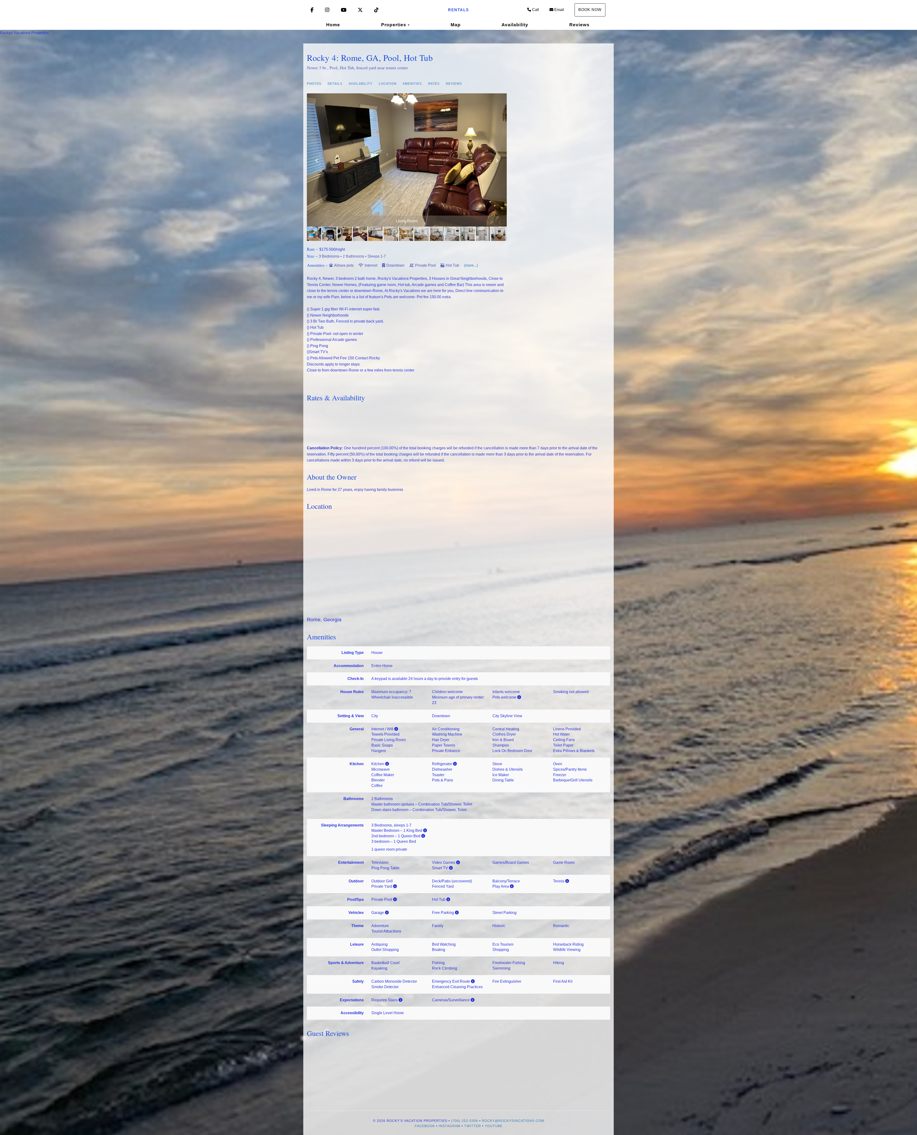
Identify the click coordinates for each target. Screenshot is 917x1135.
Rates (434, 83)
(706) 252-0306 (464, 1121)
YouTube (493, 1126)
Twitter (472, 1126)
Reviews (579, 24)
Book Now (590, 10)
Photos (314, 83)
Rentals (458, 10)
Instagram (449, 1126)
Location (387, 83)
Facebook (425, 1126)
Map (456, 24)
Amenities (412, 83)
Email (559, 10)
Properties (393, 24)
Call (535, 10)
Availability (514, 24)
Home (333, 24)
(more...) (471, 265)
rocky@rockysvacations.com (513, 1121)
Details (335, 83)
